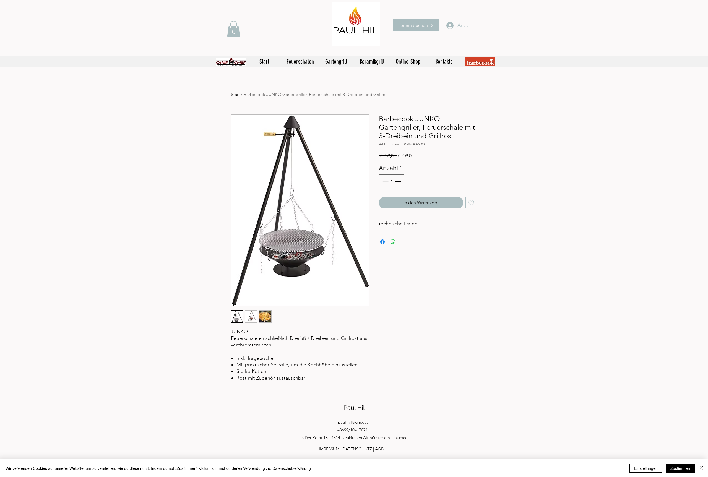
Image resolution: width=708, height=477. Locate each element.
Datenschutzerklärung (291, 468)
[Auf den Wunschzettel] (471, 202)
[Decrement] (385, 181)
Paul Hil (354, 407)
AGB (379, 449)
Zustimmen (680, 468)
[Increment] (398, 181)
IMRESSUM (329, 449)
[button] (233, 29)
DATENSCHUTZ (357, 449)
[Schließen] (701, 468)
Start (235, 94)
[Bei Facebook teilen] (382, 241)
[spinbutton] (391, 181)
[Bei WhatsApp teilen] (393, 241)
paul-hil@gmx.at (353, 422)
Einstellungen (646, 468)
